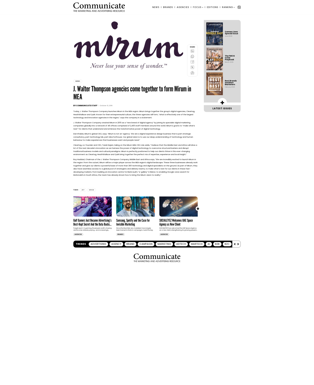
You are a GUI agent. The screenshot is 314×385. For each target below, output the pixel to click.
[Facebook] (192, 62)
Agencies (183, 7)
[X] (192, 67)
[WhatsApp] (192, 56)
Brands (168, 7)
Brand (130, 244)
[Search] (239, 7)
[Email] (192, 73)
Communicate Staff (86, 105)
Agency (116, 244)
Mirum (91, 190)
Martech (197, 244)
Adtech (181, 244)
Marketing (164, 244)
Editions (212, 7)
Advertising (98, 244)
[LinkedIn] (192, 51)
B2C (227, 244)
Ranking (227, 7)
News (155, 7)
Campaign (146, 244)
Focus (197, 7)
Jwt (83, 190)
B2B (217, 244)
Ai (209, 244)
